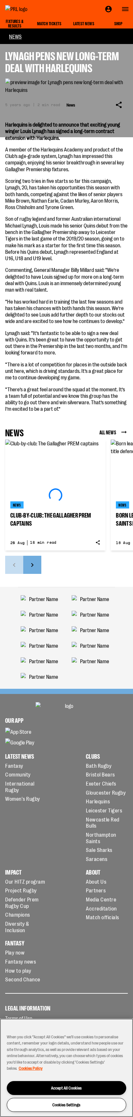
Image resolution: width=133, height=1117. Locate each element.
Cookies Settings (66, 1104)
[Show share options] (119, 104)
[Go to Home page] (31, 9)
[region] (66, 1068)
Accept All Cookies (66, 1087)
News (15, 36)
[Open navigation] (125, 9)
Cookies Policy (31, 1068)
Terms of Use (18, 1018)
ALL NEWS (107, 432)
